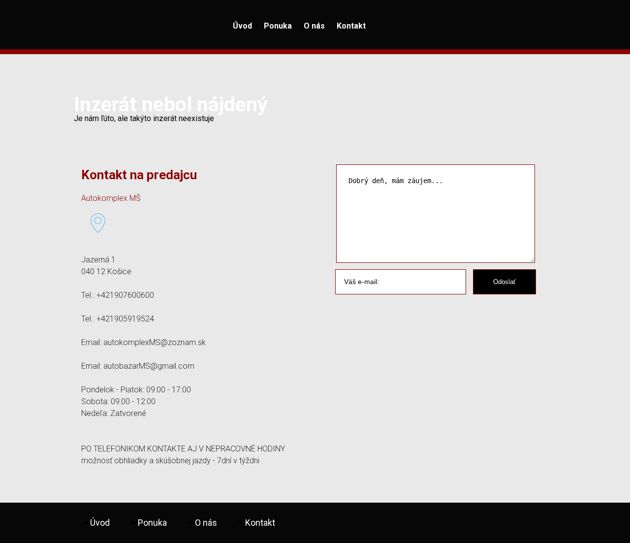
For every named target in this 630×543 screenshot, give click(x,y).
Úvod (242, 26)
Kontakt (351, 26)
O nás (314, 26)
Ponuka (278, 26)
